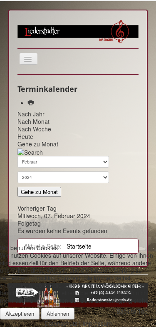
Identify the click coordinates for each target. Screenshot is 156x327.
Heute (25, 136)
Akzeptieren (19, 313)
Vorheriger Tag (37, 208)
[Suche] (30, 151)
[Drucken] (31, 102)
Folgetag (29, 223)
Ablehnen (58, 313)
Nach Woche (34, 129)
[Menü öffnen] (28, 59)
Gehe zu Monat (37, 144)
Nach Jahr (31, 114)
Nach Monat (33, 121)
